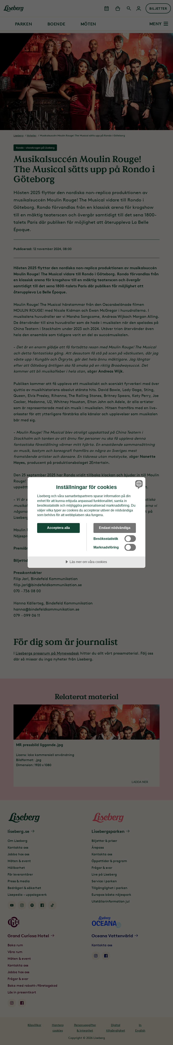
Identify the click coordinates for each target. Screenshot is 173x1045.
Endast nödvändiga (114, 528)
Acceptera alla (58, 528)
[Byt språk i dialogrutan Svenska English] (138, 484)
